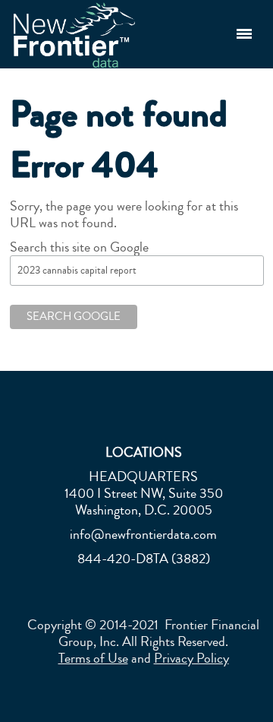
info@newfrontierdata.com (143, 534)
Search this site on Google (79, 247)
